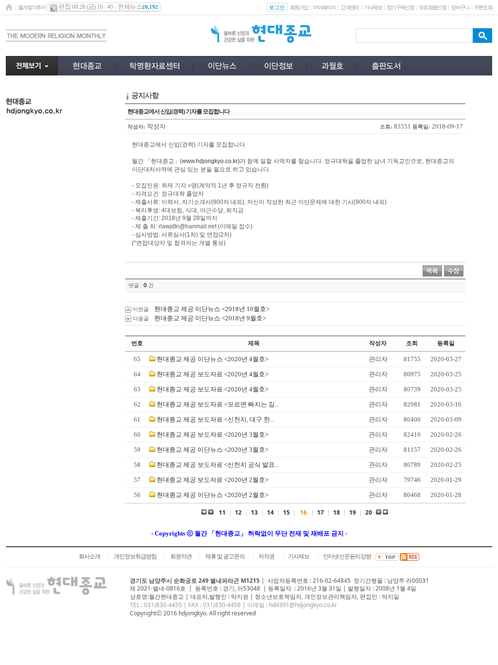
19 (352, 512)
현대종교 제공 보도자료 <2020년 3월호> (212, 434)
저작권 (266, 556)
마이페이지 (324, 7)
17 (320, 512)
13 (254, 512)
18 (336, 512)
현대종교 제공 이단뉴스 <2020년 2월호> (212, 495)
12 (238, 512)
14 (270, 512)
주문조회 (483, 7)
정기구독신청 (400, 7)
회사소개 (89, 556)
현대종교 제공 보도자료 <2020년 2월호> (212, 479)
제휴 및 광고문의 (225, 556)
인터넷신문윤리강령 (347, 556)
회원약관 (181, 556)
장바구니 (460, 7)
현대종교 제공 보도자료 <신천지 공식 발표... (218, 464)
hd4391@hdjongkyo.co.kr (303, 605)
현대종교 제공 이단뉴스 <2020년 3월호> (212, 449)
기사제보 (373, 7)
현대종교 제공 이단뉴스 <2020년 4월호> (212, 359)
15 (286, 512)
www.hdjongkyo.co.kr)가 (214, 161)
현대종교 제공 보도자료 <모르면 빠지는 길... (218, 404)
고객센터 (349, 7)
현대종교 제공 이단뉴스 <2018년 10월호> (211, 309)
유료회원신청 (432, 7)
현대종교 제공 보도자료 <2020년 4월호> (212, 374)
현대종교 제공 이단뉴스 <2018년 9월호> (210, 318)
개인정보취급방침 (135, 556)
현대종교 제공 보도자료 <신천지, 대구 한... (215, 419)
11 (222, 512)
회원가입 (299, 7)
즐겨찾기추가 (31, 7)
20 (368, 512)
